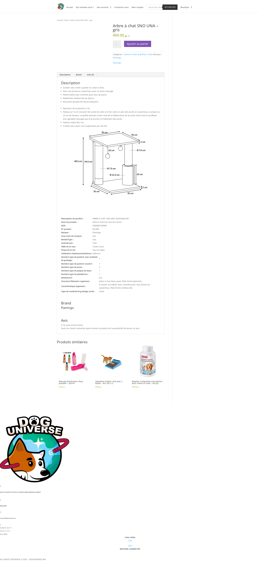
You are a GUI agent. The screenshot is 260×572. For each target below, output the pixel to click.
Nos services (102, 7)
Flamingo (117, 57)
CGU (130, 545)
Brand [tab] (79, 74)
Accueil (69, 7)
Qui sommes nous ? (85, 7)
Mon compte (137, 7)
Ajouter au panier (137, 44)
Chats (66, 20)
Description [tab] (65, 74)
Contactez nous (121, 7)
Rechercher (170, 7)
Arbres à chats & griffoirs (135, 54)
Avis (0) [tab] (90, 74)
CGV (130, 540)
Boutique (185, 7)
